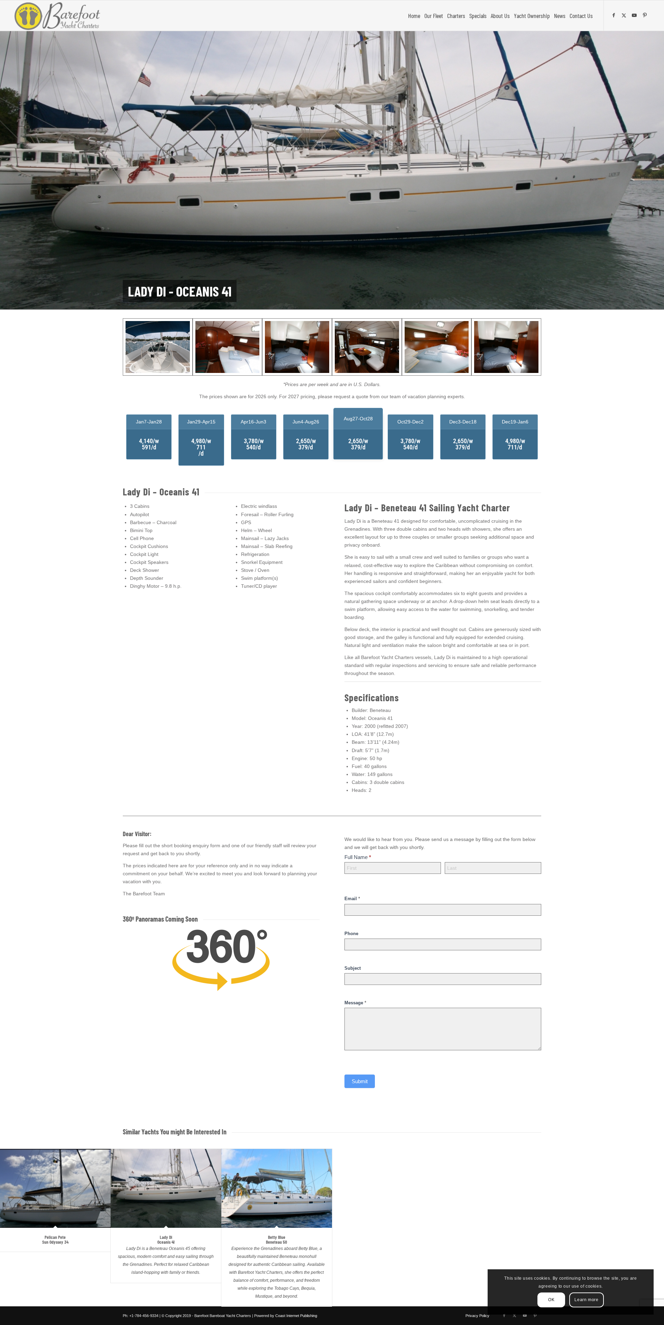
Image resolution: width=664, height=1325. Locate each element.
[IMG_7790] (297, 347)
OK (551, 1299)
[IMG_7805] (158, 347)
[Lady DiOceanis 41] (166, 1188)
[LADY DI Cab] (227, 347)
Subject (352, 968)
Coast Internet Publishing (296, 1316)
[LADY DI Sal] (367, 347)
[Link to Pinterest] (645, 15)
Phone (351, 933)
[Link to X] (625, 15)
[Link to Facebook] (614, 15)
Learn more (586, 1299)
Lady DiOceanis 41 (166, 1239)
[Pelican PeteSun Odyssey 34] (55, 1188)
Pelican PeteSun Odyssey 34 (55, 1239)
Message (355, 1002)
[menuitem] (414, 15)
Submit (360, 1081)
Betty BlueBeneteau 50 (276, 1239)
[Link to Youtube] (635, 15)
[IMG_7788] (506, 347)
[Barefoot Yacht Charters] (59, 15)
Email (352, 898)
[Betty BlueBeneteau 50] (276, 1188)
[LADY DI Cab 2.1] (437, 347)
